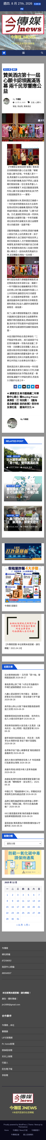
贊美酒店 (27, 106)
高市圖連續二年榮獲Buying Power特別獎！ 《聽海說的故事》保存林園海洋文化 (29, 400)
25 (23, 913)
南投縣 (9, 456)
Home (6, 1130)
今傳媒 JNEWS (23, 37)
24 (18, 913)
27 (34, 913)
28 (39, 913)
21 (39, 907)
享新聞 (5, 1075)
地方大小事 (7, 69)
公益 (32, 102)
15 (7, 907)
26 (28, 913)
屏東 (17, 515)
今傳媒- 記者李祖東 (30, 527)
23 (13, 913)
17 (18, 907)
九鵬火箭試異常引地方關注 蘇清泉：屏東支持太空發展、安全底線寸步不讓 (23, 523)
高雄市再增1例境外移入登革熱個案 (21, 769)
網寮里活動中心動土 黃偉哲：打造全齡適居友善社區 (13, 400)
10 (18, 901)
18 (23, 907)
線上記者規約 (28, 1135)
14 (39, 901)
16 (13, 907)
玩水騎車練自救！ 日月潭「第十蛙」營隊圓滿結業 (23, 461)
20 (34, 907)
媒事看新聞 (7, 1050)
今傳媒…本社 (8, 1025)
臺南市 (14, 69)
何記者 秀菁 (27, 467)
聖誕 (14, 106)
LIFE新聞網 (7, 1038)
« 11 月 (19, 925)
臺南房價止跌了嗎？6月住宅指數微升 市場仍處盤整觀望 (23, 492)
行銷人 (5, 1063)
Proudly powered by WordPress (15, 1125)
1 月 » (27, 925)
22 (7, 913)
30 (13, 919)
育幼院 (20, 106)
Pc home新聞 (8, 1044)
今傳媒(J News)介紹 (20, 1130)
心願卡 (38, 102)
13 (34, 901)
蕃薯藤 (5, 1031)
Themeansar (22, 1127)
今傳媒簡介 (35, 1130)
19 (28, 907)
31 (18, 919)
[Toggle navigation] (23, 53)
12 (28, 901)
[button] (42, 53)
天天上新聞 (7, 1056)
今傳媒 (18, 99)
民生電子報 (7, 1069)
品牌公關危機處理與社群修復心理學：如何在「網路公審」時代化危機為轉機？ (22, 804)
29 (7, 919)
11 (23, 901)
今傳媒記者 (15, 1135)
